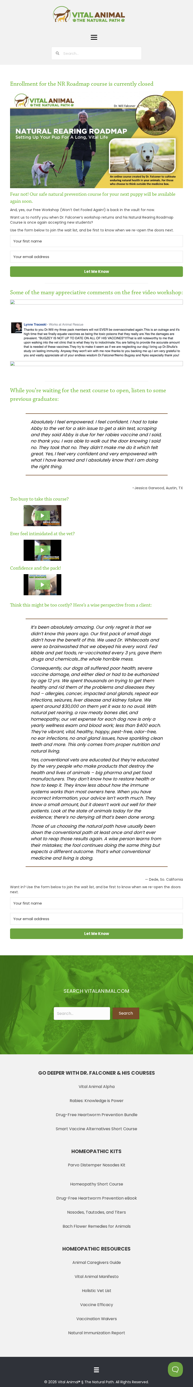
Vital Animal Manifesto (97, 1276)
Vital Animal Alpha (97, 1086)
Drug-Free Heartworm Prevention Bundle (96, 1115)
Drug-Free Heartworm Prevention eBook (96, 1198)
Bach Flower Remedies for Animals (97, 1226)
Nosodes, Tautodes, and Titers (96, 1212)
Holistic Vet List (96, 1291)
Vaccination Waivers (96, 1319)
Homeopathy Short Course (96, 1184)
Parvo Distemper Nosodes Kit (96, 1165)
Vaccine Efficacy (96, 1305)
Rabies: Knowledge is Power (97, 1101)
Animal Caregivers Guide (96, 1262)
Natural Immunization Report (96, 1333)
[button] (94, 37)
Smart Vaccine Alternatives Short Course (96, 1129)
